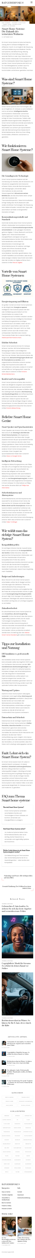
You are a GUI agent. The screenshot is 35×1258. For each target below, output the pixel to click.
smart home (7, 24)
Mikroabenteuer (17, 1147)
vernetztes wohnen (8, 26)
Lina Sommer (6, 22)
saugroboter (17, 1159)
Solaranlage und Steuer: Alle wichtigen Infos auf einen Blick (18, 877)
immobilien (17, 1139)
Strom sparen (17, 1167)
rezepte (28, 1155)
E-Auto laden (7, 1123)
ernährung (28, 1127)
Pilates (6, 1155)
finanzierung (7, 1131)
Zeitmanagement (28, 1171)
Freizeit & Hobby (9, 1101)
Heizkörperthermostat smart (11, 338)
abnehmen (6, 1115)
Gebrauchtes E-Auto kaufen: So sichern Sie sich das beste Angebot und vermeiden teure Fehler (16, 909)
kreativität (17, 1143)
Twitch (6, 1171)
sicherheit (28, 1159)
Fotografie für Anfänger (28, 1131)
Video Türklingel (11, 522)
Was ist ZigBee (17, 263)
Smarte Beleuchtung (13, 408)
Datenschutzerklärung (24, 1198)
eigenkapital (17, 1123)
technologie (16, 24)
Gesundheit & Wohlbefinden (25, 1101)
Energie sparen (17, 1127)
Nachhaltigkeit (28, 1147)
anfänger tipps (28, 1115)
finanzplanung (17, 1131)
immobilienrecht (7, 1143)
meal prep (6, 1147)
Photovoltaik (28, 1151)
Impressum (21, 1195)
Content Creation (6, 1119)
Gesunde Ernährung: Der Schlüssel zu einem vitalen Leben (16, 887)
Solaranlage (17, 1163)
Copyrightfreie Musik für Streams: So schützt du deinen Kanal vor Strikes (16, 966)
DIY (17, 1119)
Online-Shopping (7, 1151)
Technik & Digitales (19, 22)
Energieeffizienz (7, 1127)
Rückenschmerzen (6, 1159)
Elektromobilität (28, 1123)
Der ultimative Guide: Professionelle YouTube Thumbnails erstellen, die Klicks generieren (19, 1071)
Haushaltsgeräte (28, 1135)
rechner (17, 1155)
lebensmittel (28, 1143)
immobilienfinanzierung (28, 1139)
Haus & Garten (9, 1105)
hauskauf (6, 1139)
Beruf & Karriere (9, 1097)
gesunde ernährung (7, 1135)
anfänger (17, 1115)
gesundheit (17, 1135)
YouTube (17, 1171)
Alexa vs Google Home (13, 456)
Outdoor (17, 1151)
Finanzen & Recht (25, 1097)
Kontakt (20, 1192)
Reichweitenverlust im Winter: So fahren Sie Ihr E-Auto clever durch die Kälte (16, 1023)
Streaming (6, 1167)
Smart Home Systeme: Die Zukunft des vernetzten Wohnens (13, 32)
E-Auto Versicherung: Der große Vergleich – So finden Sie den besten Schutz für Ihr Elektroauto (19, 1082)
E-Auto (28, 1119)
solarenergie (28, 1163)
